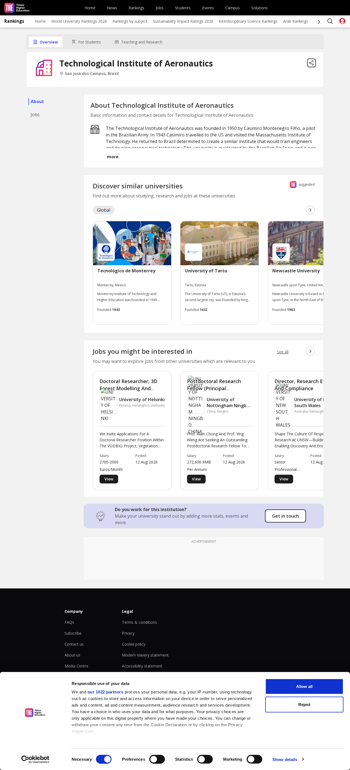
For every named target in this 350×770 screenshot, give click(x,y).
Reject (304, 704)
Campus (232, 7)
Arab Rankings (295, 21)
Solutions (259, 7)
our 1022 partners (106, 692)
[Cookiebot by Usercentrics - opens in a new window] (35, 759)
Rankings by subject (129, 21)
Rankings (136, 7)
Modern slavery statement (145, 655)
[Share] (311, 63)
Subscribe (73, 633)
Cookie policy (133, 644)
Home (89, 7)
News (112, 7)
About (37, 101)
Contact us (74, 644)
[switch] (157, 759)
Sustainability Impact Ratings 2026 (183, 21)
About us (72, 655)
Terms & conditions (139, 622)
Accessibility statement (142, 666)
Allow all (304, 686)
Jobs (160, 7)
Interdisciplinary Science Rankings (248, 21)
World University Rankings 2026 (79, 21)
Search (330, 21)
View (108, 479)
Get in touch (285, 516)
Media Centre (76, 666)
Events (208, 7)
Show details (284, 759)
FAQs (69, 622)
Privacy (128, 633)
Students (183, 7)
